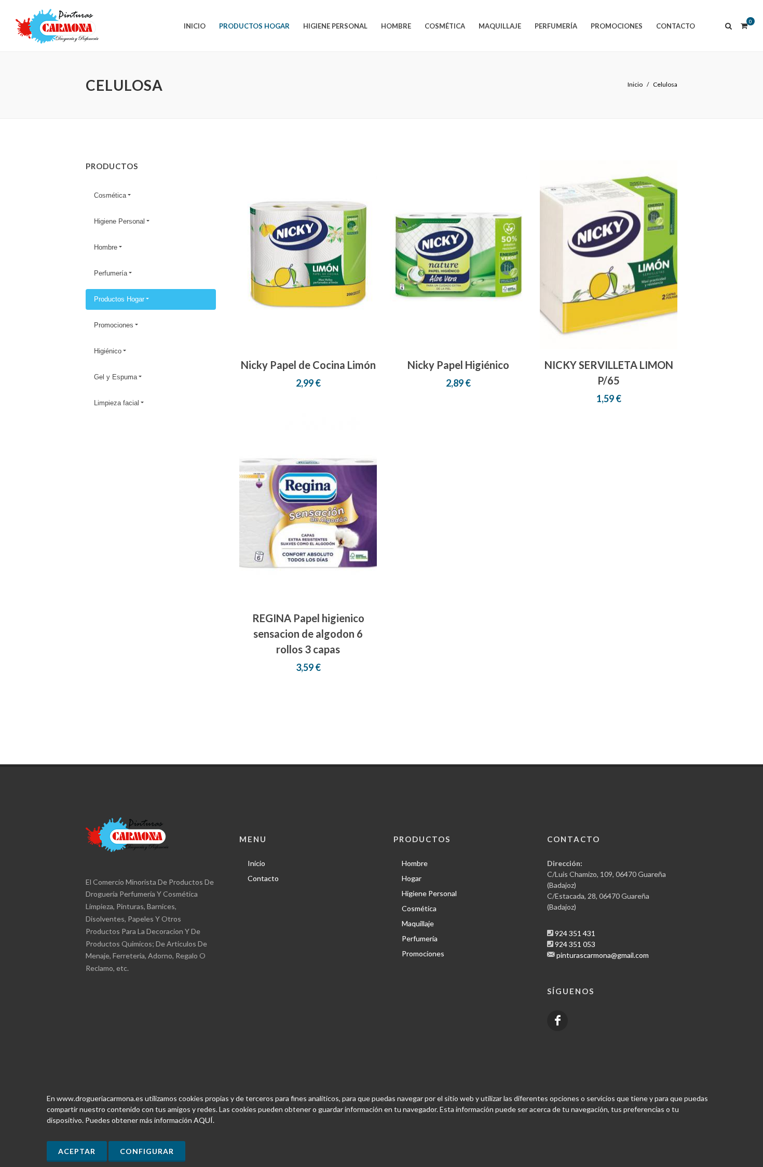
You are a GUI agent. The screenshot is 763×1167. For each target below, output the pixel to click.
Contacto (263, 878)
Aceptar (77, 1151)
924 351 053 (575, 944)
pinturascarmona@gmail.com (602, 955)
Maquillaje (418, 923)
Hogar (411, 878)
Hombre (105, 247)
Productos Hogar (119, 299)
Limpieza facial (116, 403)
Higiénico (107, 351)
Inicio (635, 84)
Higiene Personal (119, 221)
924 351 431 (575, 933)
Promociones (113, 325)
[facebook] (557, 1020)
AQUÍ (203, 1120)
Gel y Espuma (115, 377)
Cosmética (110, 195)
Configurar (147, 1151)
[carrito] (743, 24)
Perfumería (110, 273)
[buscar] (728, 24)
